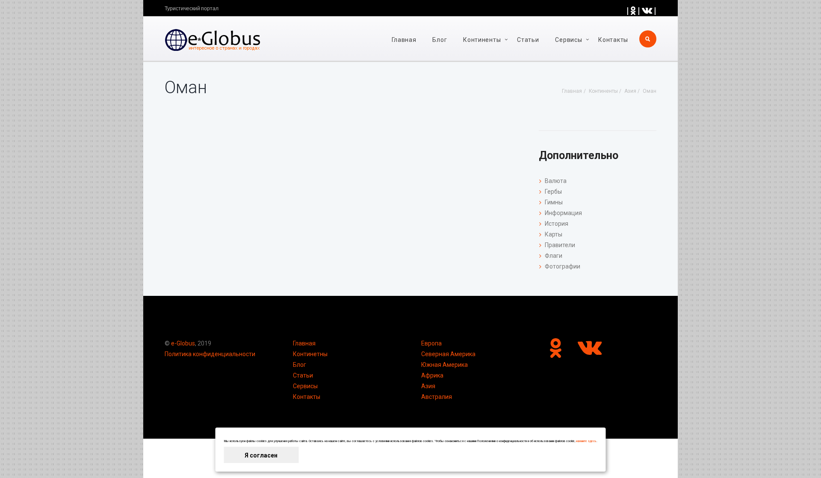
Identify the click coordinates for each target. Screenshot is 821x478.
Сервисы (305, 386)
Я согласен (261, 455)
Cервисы (568, 39)
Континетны (310, 354)
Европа (431, 343)
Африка (432, 375)
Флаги (553, 255)
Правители (560, 245)
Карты (553, 234)
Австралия (436, 396)
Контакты (613, 39)
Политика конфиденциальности (210, 354)
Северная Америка (448, 354)
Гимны (554, 202)
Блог (439, 39)
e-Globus (183, 343)
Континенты (482, 39)
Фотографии (562, 266)
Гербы (553, 191)
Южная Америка (444, 364)
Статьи (528, 39)
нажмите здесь (586, 441)
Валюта (556, 180)
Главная (404, 39)
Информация (563, 212)
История (556, 223)
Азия (428, 386)
